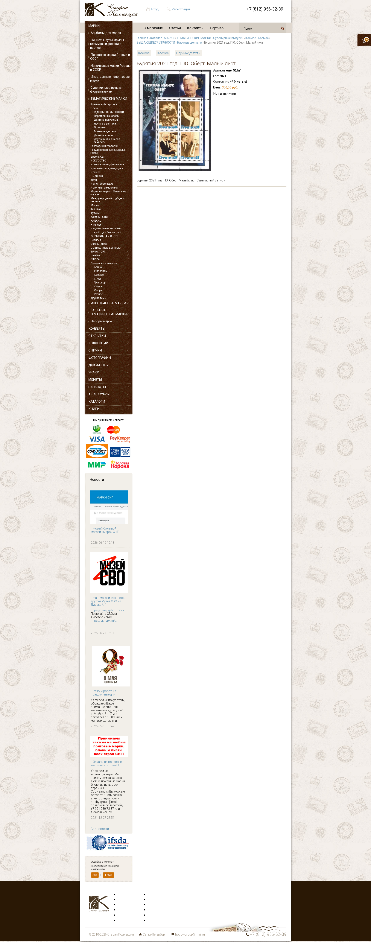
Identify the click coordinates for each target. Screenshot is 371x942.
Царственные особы (106, 115)
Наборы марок (102, 321)
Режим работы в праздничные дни (103, 692)
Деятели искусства (106, 119)
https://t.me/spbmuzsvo (107, 610)
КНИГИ (93, 409)
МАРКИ (94, 26)
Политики (100, 127)
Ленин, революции (102, 183)
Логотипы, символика (104, 187)
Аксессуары (126, 905)
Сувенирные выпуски (104, 263)
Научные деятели (105, 123)
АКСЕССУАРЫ (98, 394)
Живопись (100, 270)
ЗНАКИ (93, 372)
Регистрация (181, 9)
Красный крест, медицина (107, 168)
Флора (98, 290)
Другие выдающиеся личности (107, 141)
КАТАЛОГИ (96, 401)
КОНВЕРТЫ (96, 328)
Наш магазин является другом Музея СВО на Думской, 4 (108, 601)
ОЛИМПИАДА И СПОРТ (105, 236)
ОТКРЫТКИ (97, 336)
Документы (156, 905)
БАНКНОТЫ (97, 387)
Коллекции (155, 915)
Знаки (122, 910)
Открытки (124, 900)
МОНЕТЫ (95, 380)
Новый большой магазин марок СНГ (105, 530)
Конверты (155, 894)
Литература (126, 920)
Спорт (97, 278)
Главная (142, 38)
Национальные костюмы (106, 228)
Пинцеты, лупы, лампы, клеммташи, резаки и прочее (107, 44)
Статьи (175, 28)
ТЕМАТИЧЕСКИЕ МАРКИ (109, 98)
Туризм (95, 213)
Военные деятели (105, 131)
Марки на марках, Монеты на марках (108, 193)
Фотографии (157, 900)
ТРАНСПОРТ (98, 251)
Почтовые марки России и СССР (110, 57)
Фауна (98, 286)
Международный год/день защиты (107, 200)
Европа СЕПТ (99, 156)
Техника (96, 209)
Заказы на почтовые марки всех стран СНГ (106, 763)
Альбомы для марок (106, 33)
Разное (98, 294)
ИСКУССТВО (98, 160)
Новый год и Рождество (105, 232)
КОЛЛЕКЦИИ (98, 343)
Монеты (153, 910)
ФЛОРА (95, 259)
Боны (121, 915)
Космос (95, 172)
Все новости (100, 829)
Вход (155, 9)
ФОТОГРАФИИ (99, 358)
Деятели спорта (104, 135)
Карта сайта (156, 920)
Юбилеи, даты (99, 216)
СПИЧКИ (95, 350)
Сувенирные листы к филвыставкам (105, 89)
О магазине (153, 28)
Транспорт (100, 282)
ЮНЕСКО (96, 220)
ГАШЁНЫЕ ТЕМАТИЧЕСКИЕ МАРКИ (108, 312)
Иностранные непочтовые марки (110, 78)
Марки (122, 894)
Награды (96, 224)
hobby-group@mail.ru (190, 934)
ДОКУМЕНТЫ (98, 365)
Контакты (195, 28)
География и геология (104, 146)
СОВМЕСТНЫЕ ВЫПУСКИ (106, 247)
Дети (94, 179)
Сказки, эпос (99, 243)
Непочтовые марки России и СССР (110, 68)
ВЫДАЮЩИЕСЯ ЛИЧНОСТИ (107, 112)
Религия (96, 240)
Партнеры (218, 28)
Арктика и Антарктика (104, 104)
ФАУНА (95, 255)
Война (95, 108)
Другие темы (98, 298)
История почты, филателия (107, 164)
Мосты (95, 205)
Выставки (97, 176)
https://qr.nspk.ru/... (104, 620)
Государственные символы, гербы (107, 151)
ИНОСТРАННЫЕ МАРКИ (108, 303)
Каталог (156, 38)
